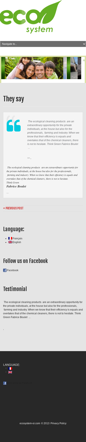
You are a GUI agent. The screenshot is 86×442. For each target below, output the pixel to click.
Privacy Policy (58, 423)
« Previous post (13, 208)
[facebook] (44, 51)
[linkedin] (53, 51)
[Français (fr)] (10, 368)
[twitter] (40, 51)
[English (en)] (10, 372)
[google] (35, 51)
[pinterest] (48, 51)
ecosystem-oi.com (30, 423)
